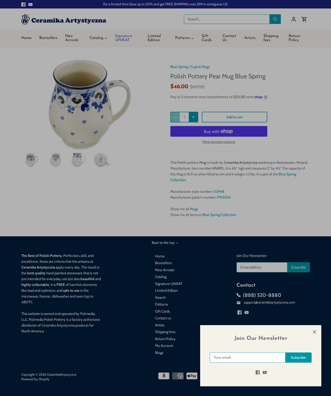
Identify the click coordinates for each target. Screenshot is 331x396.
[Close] (314, 332)
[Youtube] (265, 372)
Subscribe (298, 357)
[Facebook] (258, 372)
